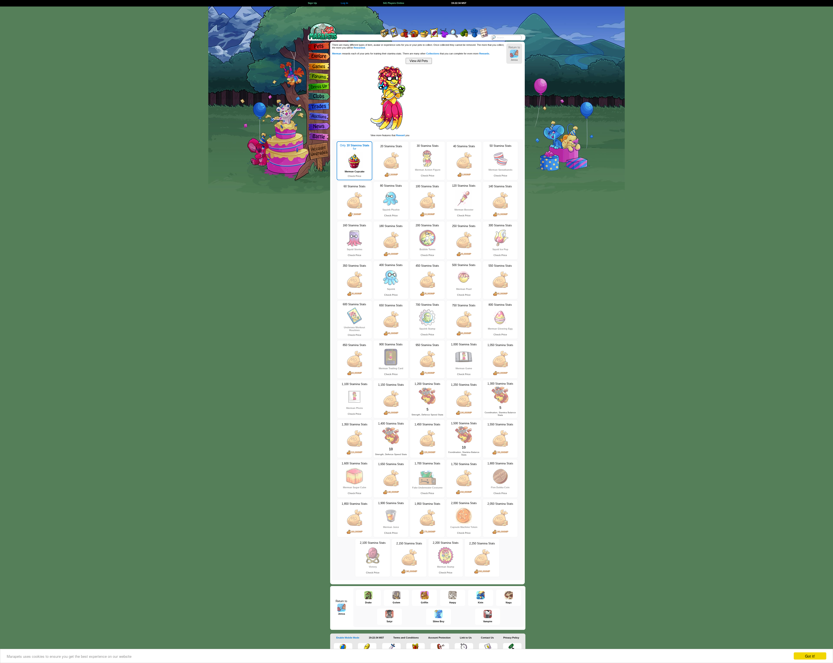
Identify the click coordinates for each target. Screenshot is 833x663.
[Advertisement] (413, 16)
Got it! (810, 656)
